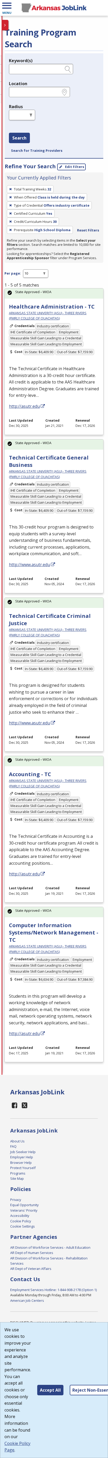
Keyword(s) (21, 60)
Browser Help (21, 1162)
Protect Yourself (23, 1167)
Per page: (12, 273)
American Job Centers (27, 1300)
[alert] (54, 293)
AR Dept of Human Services (31, 1252)
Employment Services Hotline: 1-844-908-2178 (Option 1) (53, 1289)
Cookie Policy (20, 1221)
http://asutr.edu (24, 406)
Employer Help (21, 1157)
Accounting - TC (30, 774)
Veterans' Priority (23, 1210)
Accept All (50, 1390)
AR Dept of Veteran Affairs (30, 1268)
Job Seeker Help (23, 1151)
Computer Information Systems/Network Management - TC (53, 932)
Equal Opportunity (24, 1205)
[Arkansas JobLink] (54, 8)
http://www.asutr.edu (29, 564)
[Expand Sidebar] (5, 25)
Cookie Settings (22, 1226)
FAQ (13, 1146)
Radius (16, 106)
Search (19, 138)
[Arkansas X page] (25, 1105)
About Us (17, 1141)
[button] (7, 8)
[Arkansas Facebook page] (14, 1105)
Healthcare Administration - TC (52, 306)
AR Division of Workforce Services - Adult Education (50, 1247)
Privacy (15, 1199)
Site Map (17, 1178)
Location (18, 83)
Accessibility (19, 1215)
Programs (17, 1173)
